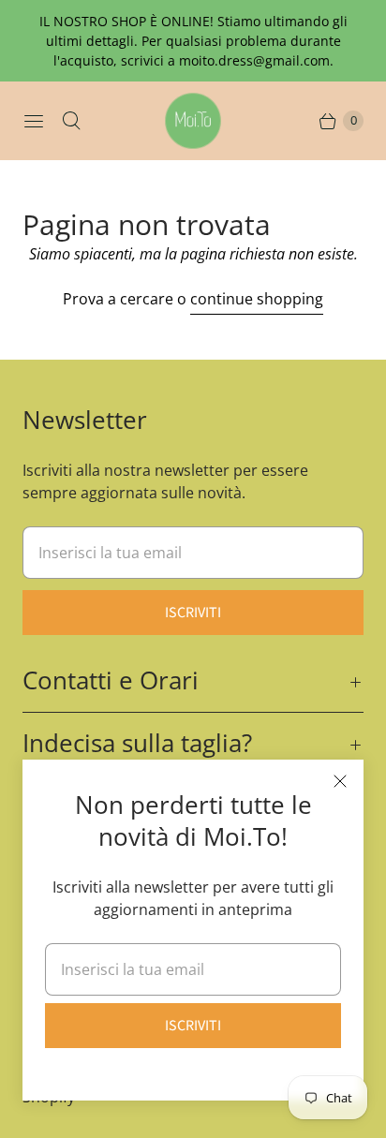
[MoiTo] (193, 121)
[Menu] (33, 120)
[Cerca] (71, 120)
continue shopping (256, 298)
